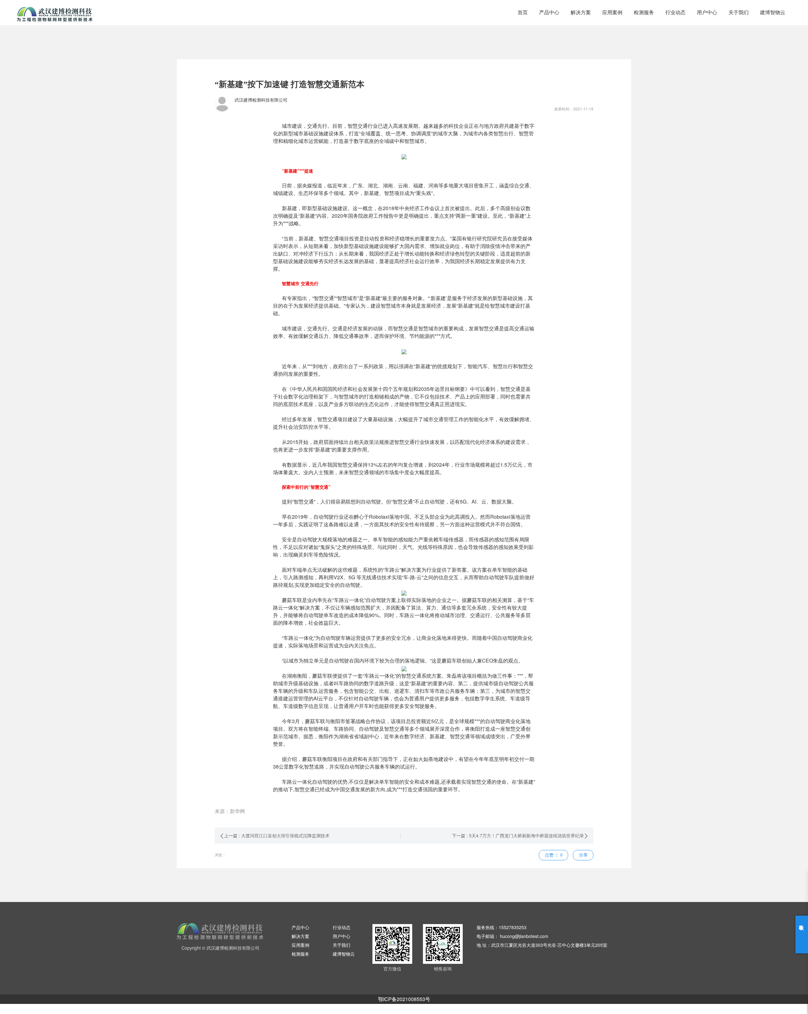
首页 (523, 12)
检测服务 (644, 12)
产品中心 (549, 12)
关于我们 (738, 12)
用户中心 (707, 12)
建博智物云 (772, 12)
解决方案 (581, 12)
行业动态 (675, 12)
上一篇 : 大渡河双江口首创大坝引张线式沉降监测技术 (277, 835)
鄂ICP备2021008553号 (404, 999)
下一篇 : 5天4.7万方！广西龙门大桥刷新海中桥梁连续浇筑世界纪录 (518, 835)
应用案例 (612, 12)
